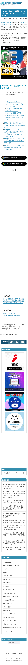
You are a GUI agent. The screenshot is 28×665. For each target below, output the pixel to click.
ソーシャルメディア (10, 614)
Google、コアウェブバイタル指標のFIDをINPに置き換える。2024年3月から (14, 147)
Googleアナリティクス (11, 596)
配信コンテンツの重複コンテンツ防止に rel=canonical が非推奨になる (14, 125)
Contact (14, 653)
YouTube (7, 586)
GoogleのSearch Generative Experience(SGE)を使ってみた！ (14, 117)
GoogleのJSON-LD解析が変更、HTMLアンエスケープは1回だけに (13, 502)
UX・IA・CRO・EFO (10, 593)
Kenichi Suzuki (14, 660)
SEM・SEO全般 (9, 617)
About (20, 653)
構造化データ (8, 572)
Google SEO (20, 325)
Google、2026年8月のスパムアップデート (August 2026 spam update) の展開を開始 (14, 527)
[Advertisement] (14, 231)
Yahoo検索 (7, 607)
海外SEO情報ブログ (8, 325)
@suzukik (20, 660)
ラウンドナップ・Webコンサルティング (18, 662)
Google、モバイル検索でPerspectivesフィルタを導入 (11, 314)
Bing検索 (7, 610)
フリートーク (8, 631)
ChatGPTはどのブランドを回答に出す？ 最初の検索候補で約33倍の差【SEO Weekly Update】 (14, 542)
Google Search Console (11, 565)
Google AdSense (9, 600)
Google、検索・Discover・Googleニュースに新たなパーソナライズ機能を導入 (14, 515)
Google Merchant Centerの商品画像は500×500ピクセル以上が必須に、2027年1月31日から (14, 486)
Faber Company (6, 22)
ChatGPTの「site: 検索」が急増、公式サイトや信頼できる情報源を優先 (14, 535)
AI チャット (7, 579)
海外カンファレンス (10, 624)
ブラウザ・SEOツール (11, 590)
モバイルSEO (8, 569)
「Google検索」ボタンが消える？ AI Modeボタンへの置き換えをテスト (14, 521)
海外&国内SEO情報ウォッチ (12, 627)
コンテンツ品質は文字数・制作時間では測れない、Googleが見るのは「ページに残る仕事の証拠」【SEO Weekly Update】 (14, 494)
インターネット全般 (10, 621)
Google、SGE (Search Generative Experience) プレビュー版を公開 (14, 104)
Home (7, 653)
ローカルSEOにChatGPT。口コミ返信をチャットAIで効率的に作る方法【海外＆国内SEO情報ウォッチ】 (13, 301)
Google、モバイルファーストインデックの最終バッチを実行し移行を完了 (14, 140)
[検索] (23, 473)
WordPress (7, 583)
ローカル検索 (8, 576)
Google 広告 (8, 603)
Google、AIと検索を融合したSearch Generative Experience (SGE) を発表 (14, 110)
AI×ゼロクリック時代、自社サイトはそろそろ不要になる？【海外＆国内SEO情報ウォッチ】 (14, 508)
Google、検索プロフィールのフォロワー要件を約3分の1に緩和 (14, 548)
